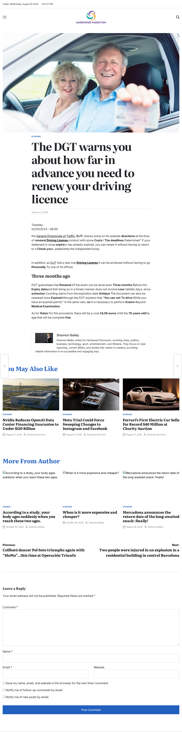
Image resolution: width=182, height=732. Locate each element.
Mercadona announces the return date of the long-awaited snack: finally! (151, 516)
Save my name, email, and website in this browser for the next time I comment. (57, 683)
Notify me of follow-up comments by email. (34, 690)
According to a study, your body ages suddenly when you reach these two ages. (29, 516)
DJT (53, 262)
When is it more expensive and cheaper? (90, 514)
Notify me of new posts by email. (27, 697)
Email (7, 667)
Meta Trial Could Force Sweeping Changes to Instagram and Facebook (85, 424)
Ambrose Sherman (36, 434)
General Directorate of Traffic (55, 236)
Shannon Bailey (36, 527)
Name (8, 651)
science (6, 507)
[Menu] (5, 17)
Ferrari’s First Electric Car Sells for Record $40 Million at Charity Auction (151, 424)
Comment (10, 607)
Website (99, 667)
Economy (36, 136)
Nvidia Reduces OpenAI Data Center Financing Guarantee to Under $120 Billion (30, 424)
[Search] (177, 17)
